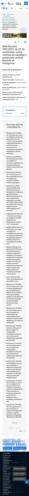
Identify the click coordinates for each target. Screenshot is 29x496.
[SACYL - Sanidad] (3, 3)
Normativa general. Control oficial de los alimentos (9, 21)
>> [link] (24, 431)
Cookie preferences (19, 479)
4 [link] (16, 428)
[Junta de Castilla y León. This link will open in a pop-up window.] (10, 3)
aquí (8, 478)
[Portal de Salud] (18, 3)
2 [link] (12, 428)
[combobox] (21, 8)
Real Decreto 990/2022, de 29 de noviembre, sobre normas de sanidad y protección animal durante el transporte (10, 26)
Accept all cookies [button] (19, 468)
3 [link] (14, 428)
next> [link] (21, 431)
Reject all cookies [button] (19, 474)
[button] (7, 448)
